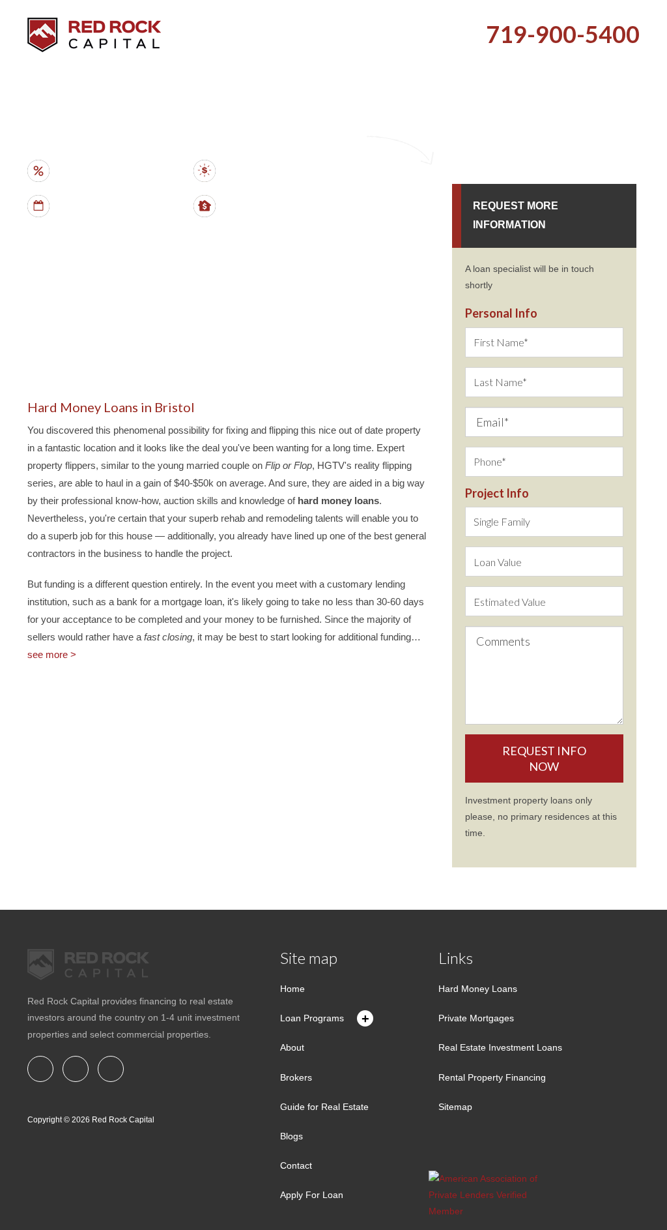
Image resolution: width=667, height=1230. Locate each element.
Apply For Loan (311, 1195)
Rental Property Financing (492, 1077)
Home (292, 988)
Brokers (296, 1077)
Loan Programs (312, 1018)
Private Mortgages (476, 1018)
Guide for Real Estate (324, 1107)
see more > (51, 654)
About (292, 1047)
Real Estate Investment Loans (500, 1047)
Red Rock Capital (123, 1119)
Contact (296, 1165)
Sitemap (455, 1107)
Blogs (291, 1136)
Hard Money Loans (477, 988)
